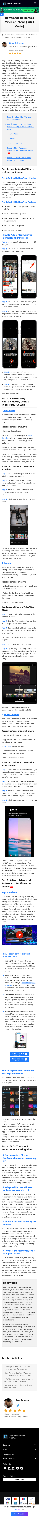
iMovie (7, 563)
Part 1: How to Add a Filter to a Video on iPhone (19, 118)
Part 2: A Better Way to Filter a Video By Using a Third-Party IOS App (20, 126)
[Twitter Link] (17, 1468)
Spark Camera (16, 143)
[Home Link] (14, 1437)
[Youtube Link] (5, 1468)
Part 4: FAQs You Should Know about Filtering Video (19, 159)
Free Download (19, 1514)
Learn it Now (19, 1480)
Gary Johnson (16, 43)
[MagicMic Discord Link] (13, 1468)
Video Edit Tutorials (17, 35)
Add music (7, 746)
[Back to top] (35, 1362)
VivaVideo (14, 134)
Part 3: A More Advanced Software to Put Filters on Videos (20, 149)
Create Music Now (28, 10)
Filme (9, 3)
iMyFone (17, 3)
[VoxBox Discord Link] (9, 1468)
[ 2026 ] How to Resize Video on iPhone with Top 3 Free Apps (17, 1368)
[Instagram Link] (22, 1468)
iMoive (12, 138)
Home (7, 35)
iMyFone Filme (9, 892)
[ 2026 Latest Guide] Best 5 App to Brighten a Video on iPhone (18, 1380)
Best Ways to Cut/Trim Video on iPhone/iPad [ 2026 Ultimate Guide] (18, 1374)
